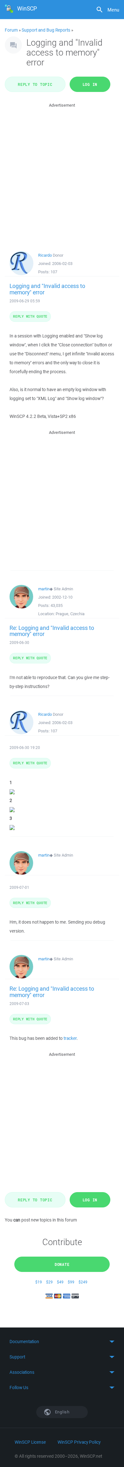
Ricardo (45, 255)
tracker (70, 1038)
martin (44, 589)
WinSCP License (30, 1442)
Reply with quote (30, 316)
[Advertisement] (62, 171)
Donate (62, 1264)
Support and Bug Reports (46, 30)
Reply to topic (35, 84)
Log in (90, 84)
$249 (83, 1282)
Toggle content (62, 1341)
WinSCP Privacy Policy (79, 1442)
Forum (11, 30)
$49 (60, 1282)
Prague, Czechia (70, 613)
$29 (49, 1282)
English (62, 1412)
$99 (71, 1282)
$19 (38, 1282)
